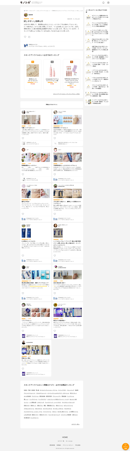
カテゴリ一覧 (61, 441)
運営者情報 (52, 445)
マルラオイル (67, 408)
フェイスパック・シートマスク (53, 402)
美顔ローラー (35, 414)
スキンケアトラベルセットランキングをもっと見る (66, 94)
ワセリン (54, 411)
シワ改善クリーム (73, 411)
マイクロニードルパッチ (68, 402)
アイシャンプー (57, 396)
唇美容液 (64, 396)
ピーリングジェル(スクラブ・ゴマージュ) (58, 393)
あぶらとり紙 (73, 399)
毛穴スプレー (73, 393)
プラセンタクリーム (29, 408)
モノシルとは (69, 441)
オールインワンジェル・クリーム (48, 390)
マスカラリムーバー (41, 393)
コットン (26, 402)
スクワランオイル (47, 408)
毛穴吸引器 (27, 417)
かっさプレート (35, 417)
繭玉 (45, 405)
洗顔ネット (33, 405)
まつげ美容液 (27, 396)
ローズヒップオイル (58, 408)
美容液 (33, 390)
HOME (65, 437)
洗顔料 (76, 390)
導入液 (37, 390)
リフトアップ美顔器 (66, 414)
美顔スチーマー (43, 414)
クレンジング (70, 390)
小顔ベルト (75, 414)
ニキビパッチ (40, 402)
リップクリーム (33, 399)
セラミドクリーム (68, 405)
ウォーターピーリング (54, 414)
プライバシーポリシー (68, 445)
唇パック (26, 399)
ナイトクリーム (47, 411)
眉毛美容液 (42, 396)
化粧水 (25, 390)
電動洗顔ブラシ (51, 405)
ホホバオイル (38, 408)
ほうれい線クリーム (63, 411)
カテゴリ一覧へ (76, 424)
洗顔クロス (27, 405)
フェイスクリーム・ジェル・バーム (33, 411)
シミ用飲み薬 (32, 402)
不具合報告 (77, 445)
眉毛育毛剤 (49, 396)
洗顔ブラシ (40, 405)
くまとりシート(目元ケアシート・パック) (58, 399)
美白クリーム (59, 405)
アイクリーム (35, 396)
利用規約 (59, 445)
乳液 (29, 390)
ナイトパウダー (62, 390)
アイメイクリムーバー (29, 393)
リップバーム (70, 396)
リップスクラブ (42, 399)
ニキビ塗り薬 (27, 414)
